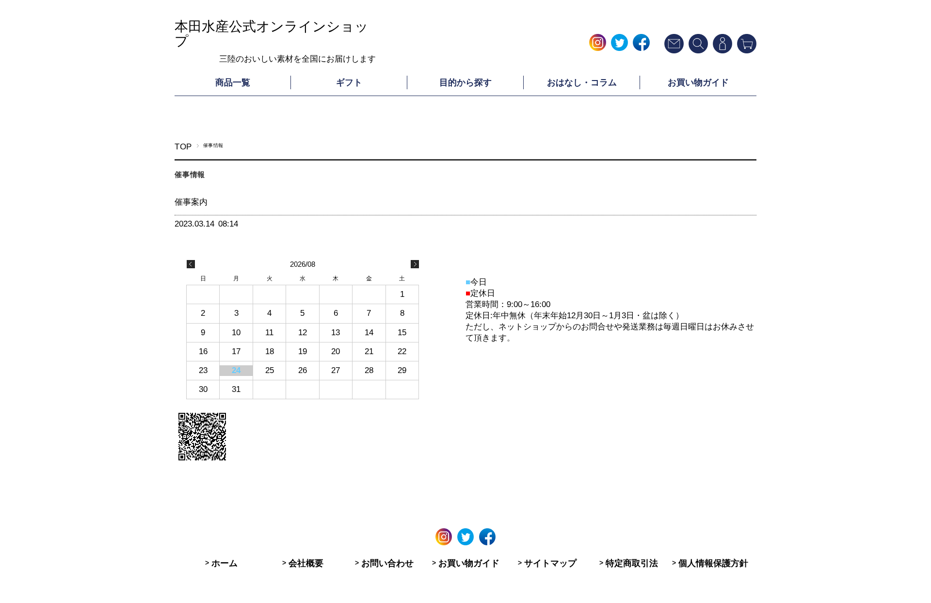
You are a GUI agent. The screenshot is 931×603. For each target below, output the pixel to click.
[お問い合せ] (674, 50)
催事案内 (191, 202)
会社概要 (306, 563)
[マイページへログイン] (722, 50)
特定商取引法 (632, 563)
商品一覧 (232, 82)
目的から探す (465, 82)
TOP (183, 146)
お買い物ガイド (698, 82)
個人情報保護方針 (713, 563)
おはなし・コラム (582, 82)
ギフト (349, 82)
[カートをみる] (746, 50)
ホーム (224, 563)
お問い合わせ (387, 563)
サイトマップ (550, 563)
